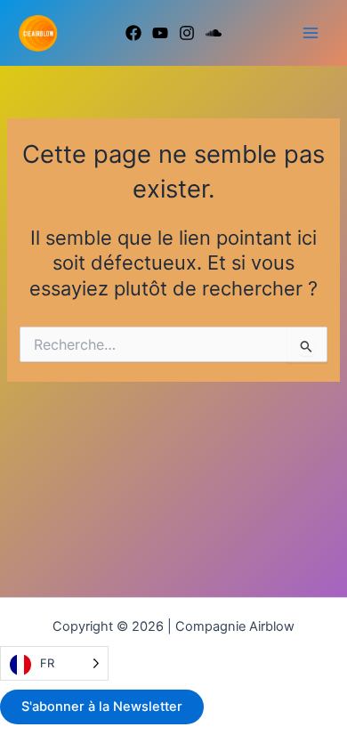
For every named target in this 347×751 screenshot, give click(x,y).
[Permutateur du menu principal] (310, 33)
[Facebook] (133, 33)
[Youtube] (160, 33)
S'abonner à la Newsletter (101, 707)
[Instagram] (187, 33)
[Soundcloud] (214, 33)
